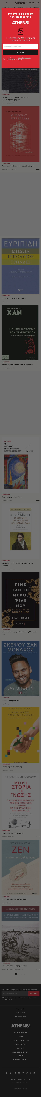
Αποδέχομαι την (19, 58)
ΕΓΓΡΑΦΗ (20, 52)
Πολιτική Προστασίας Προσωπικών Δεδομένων (19, 58)
